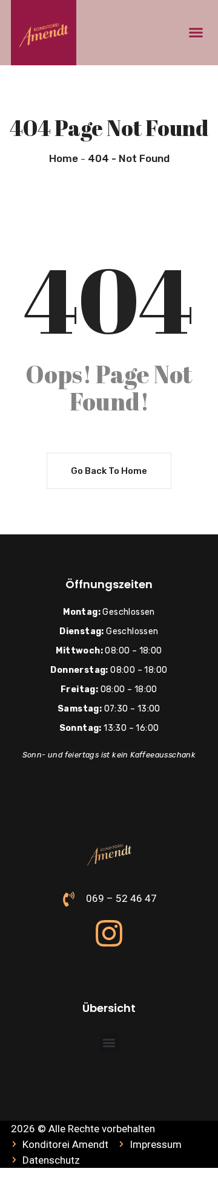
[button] (196, 32)
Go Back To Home (109, 470)
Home (63, 158)
